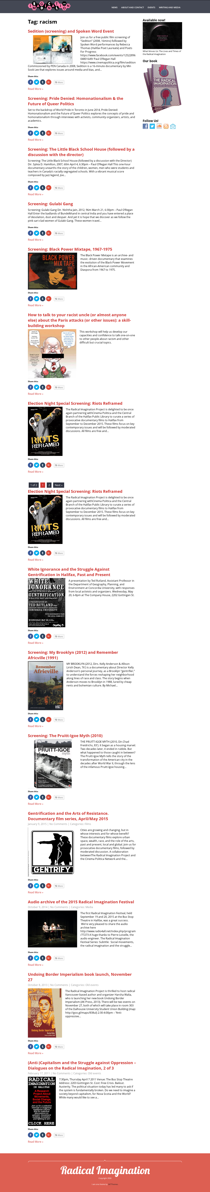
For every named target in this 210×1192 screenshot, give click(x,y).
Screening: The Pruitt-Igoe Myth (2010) (65, 735)
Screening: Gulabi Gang (50, 203)
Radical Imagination (105, 1170)
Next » (59, 485)
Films (88, 824)
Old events (92, 985)
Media (89, 907)
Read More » (35, 89)
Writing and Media (169, 7)
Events (151, 7)
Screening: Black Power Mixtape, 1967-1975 (70, 249)
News (114, 7)
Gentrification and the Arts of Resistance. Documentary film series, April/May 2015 (68, 816)
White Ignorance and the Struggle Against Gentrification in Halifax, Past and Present (69, 571)
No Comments (58, 824)
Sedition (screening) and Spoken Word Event (71, 31)
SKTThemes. (113, 1184)
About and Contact (132, 7)
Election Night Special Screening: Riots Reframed (75, 403)
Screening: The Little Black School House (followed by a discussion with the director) (81, 151)
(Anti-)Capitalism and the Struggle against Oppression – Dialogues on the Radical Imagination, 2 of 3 (82, 1065)
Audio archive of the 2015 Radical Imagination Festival (81, 901)
